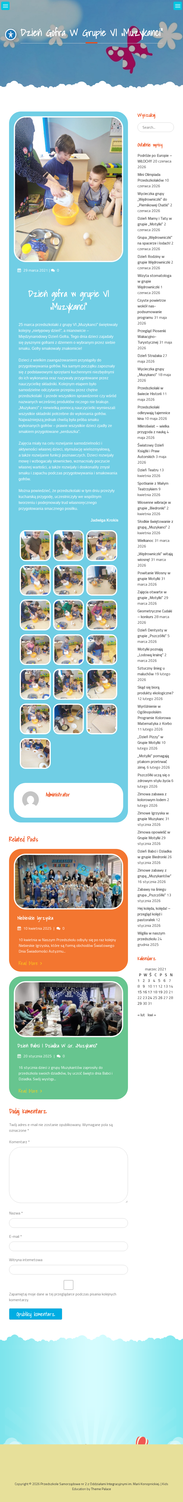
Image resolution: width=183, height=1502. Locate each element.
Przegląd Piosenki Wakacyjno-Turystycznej (151, 336)
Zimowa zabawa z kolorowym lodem (152, 796)
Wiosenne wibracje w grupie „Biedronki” (154, 505)
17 (150, 992)
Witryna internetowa (25, 1260)
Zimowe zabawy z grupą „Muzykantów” (154, 873)
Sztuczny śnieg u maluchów (151, 671)
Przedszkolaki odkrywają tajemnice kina (153, 412)
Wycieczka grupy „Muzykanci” (150, 371)
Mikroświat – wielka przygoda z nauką (153, 429)
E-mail (15, 1236)
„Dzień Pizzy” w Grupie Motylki (150, 739)
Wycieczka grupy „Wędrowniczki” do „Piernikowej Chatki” (153, 199)
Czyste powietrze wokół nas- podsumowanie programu (151, 308)
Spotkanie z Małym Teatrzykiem (152, 486)
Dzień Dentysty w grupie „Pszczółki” (152, 633)
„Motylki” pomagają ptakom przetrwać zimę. (153, 761)
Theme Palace (101, 1488)
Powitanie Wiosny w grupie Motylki (153, 575)
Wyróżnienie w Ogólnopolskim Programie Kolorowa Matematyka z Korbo (154, 714)
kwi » (152, 1015)
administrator (58, 794)
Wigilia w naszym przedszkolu (151, 936)
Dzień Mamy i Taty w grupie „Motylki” (154, 221)
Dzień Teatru (147, 470)
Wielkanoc (145, 540)
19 (160, 992)
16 (145, 992)
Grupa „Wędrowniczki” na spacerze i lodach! (154, 240)
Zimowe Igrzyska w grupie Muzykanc (153, 816)
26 (160, 997)
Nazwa (16, 1213)
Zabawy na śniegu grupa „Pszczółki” (151, 892)
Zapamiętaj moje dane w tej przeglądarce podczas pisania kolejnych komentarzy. (62, 1297)
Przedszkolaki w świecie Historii (150, 390)
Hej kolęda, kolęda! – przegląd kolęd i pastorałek (153, 914)
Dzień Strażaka (149, 355)
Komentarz (19, 1142)
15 (139, 992)
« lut (141, 1015)
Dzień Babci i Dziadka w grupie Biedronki (154, 854)
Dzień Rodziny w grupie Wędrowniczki (153, 259)
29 (139, 1003)
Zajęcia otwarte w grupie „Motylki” (152, 594)
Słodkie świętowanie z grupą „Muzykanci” (155, 524)
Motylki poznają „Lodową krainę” (150, 652)
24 (150, 997)
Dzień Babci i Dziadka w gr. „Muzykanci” (57, 1046)
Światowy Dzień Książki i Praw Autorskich (150, 450)
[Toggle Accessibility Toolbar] (10, 34)
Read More (28, 963)
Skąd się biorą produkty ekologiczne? (155, 690)
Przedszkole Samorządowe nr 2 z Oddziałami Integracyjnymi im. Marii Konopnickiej (100, 1483)
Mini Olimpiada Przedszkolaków (150, 177)
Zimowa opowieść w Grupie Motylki (153, 835)
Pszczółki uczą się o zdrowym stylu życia (153, 777)
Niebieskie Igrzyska (35, 918)
